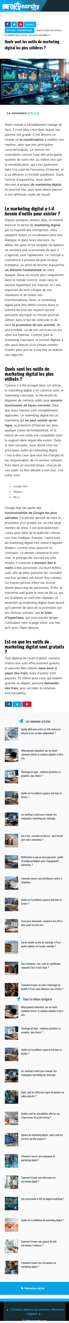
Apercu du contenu (36, 1309)
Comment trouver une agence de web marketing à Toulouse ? (39, 1243)
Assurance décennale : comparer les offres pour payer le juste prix (41, 923)
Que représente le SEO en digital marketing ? (42, 1199)
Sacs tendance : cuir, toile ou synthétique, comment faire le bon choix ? (41, 965)
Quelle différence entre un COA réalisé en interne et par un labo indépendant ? (41, 731)
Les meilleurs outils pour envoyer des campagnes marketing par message (39, 816)
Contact (16, 1309)
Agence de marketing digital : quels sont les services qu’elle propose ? (42, 1137)
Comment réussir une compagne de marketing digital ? (38, 1158)
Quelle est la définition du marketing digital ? (42, 1220)
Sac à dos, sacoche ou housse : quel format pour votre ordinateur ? (42, 837)
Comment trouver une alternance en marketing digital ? (38, 1179)
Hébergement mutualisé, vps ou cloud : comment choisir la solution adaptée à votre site (42, 754)
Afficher (33, 113)
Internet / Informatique (20, 30)
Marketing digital (34, 1288)
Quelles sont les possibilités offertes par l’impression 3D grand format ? (40, 1115)
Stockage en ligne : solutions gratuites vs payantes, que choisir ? (41, 774)
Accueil (30, 24)
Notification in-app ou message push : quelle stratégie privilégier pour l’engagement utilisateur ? (42, 861)
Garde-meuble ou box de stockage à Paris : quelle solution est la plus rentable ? (41, 944)
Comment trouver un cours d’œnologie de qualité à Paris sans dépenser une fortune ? (42, 987)
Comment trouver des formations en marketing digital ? (38, 1264)
